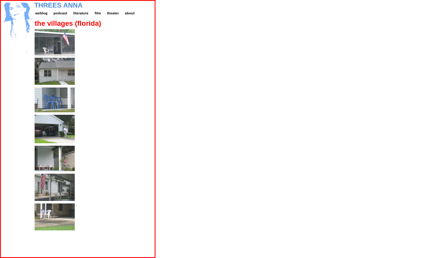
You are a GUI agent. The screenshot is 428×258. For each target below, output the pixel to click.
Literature (80, 13)
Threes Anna (58, 5)
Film (98, 13)
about (130, 13)
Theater (113, 13)
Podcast (60, 13)
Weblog (41, 13)
